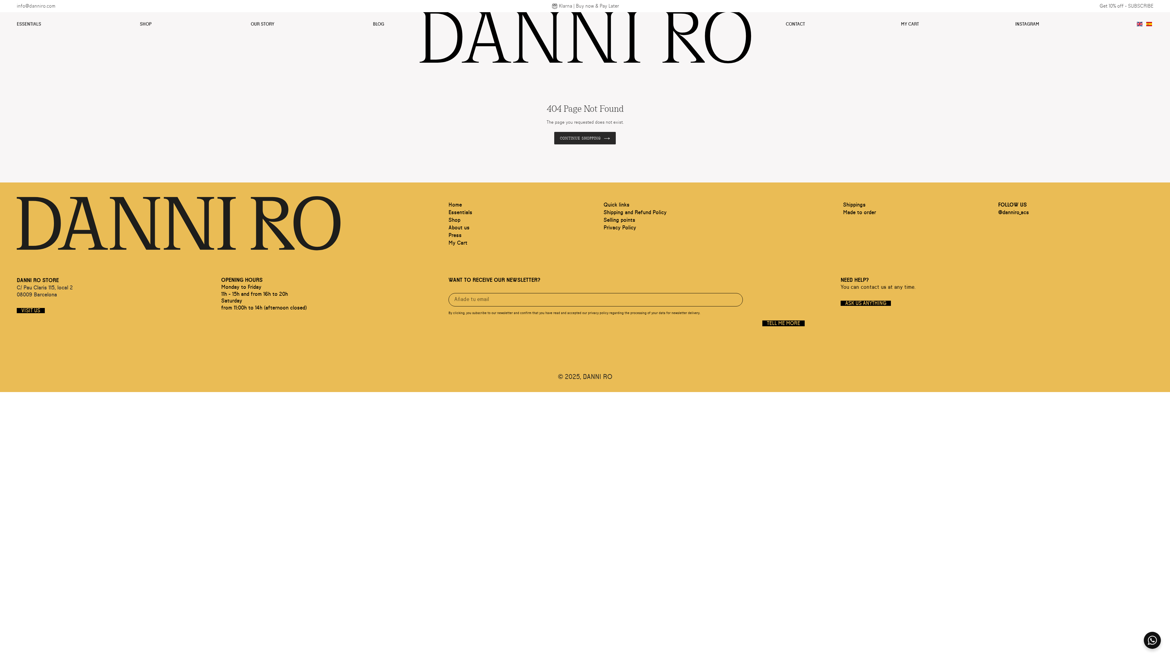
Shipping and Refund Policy (635, 212)
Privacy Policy (620, 228)
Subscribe (1140, 6)
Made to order (859, 212)
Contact (795, 24)
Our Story (262, 24)
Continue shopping (580, 138)
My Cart (910, 24)
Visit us (30, 310)
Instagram (1027, 24)
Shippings (854, 205)
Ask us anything (865, 303)
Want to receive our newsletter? (494, 280)
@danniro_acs (1013, 212)
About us (459, 228)
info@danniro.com (36, 6)
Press (455, 235)
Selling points (619, 220)
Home (455, 205)
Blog (378, 24)
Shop (146, 24)
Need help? (855, 280)
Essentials (29, 24)
